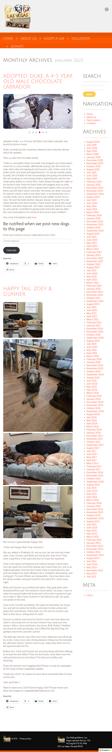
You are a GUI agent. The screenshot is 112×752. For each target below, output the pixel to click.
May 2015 (91, 530)
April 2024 (91, 209)
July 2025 (91, 172)
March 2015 (92, 537)
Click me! (11, 250)
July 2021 (91, 307)
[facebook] (107, 9)
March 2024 (92, 212)
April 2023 (91, 246)
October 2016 (93, 478)
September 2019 (95, 374)
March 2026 (92, 154)
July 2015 (91, 524)
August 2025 (93, 169)
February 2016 (94, 503)
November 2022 (94, 261)
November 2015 (94, 512)
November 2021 (94, 295)
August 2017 (93, 448)
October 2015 (93, 515)
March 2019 (92, 393)
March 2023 (92, 249)
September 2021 (95, 301)
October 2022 (93, 264)
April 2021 (91, 316)
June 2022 (91, 273)
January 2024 (93, 218)
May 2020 (91, 350)
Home (8, 38)
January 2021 (93, 325)
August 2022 (93, 267)
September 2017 (95, 445)
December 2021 (94, 292)
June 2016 (91, 491)
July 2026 (91, 145)
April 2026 (91, 151)
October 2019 (93, 371)
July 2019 (91, 380)
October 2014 (93, 552)
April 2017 (91, 460)
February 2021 (94, 322)
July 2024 (91, 200)
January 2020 (93, 362)
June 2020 (91, 347)
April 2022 (91, 279)
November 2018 (94, 405)
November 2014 (94, 549)
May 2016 (91, 494)
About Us (91, 117)
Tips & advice (93, 120)
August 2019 (93, 377)
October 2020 (93, 335)
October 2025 (93, 166)
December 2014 (94, 546)
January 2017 (93, 469)
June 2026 (91, 148)
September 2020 (95, 338)
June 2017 (91, 454)
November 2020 (94, 331)
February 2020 (94, 359)
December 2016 (94, 472)
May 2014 (91, 567)
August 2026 (93, 142)
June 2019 (91, 383)
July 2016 (91, 488)
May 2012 (91, 573)
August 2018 (93, 414)
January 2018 (93, 432)
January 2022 (93, 289)
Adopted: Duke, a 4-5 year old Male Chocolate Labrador (38, 81)
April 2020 (91, 353)
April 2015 (91, 533)
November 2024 (94, 191)
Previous (7, 111)
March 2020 (92, 356)
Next (68, 111)
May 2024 (91, 206)
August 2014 (93, 558)
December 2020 (94, 328)
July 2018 (91, 417)
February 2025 (94, 181)
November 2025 (94, 163)
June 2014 (91, 564)
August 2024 (93, 197)
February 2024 (94, 215)
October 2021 (93, 298)
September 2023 (95, 230)
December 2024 (94, 188)
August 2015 (93, 521)
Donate (17, 46)
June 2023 (91, 240)
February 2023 (94, 252)
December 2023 (94, 221)
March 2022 (92, 282)
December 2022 (94, 258)
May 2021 (91, 313)
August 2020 (93, 341)
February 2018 (94, 429)
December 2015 (94, 509)
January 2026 (93, 157)
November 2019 (94, 368)
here (34, 217)
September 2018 (95, 411)
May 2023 (91, 243)
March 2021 (92, 319)
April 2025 (91, 178)
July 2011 (91, 576)
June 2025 (91, 175)
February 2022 (94, 286)
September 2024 (95, 194)
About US (28, 38)
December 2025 (94, 160)
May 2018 (91, 420)
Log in (89, 595)
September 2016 (95, 481)
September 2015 (95, 518)
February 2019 (94, 396)
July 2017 (91, 451)
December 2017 (94, 436)
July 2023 (91, 237)
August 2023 (93, 233)
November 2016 (94, 475)
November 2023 (94, 224)
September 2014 (95, 555)
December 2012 (94, 570)
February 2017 (94, 466)
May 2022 (91, 276)
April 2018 (91, 423)
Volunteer (80, 38)
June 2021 (91, 310)
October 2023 (93, 227)
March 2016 (92, 500)
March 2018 (92, 426)
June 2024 (91, 203)
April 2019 (91, 390)
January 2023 (93, 255)
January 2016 (93, 506)
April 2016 (91, 497)
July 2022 (91, 270)
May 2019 (91, 387)
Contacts (91, 123)
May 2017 (91, 457)
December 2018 (94, 402)
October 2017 (93, 442)
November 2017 (94, 439)
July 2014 (91, 561)
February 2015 (94, 540)
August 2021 (93, 304)
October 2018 (93, 408)
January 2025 (93, 185)
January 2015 (93, 543)
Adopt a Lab (54, 38)
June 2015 (91, 527)
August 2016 (93, 485)
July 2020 (91, 344)
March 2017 (92, 463)
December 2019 (94, 365)
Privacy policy (25, 738)
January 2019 (93, 399)
